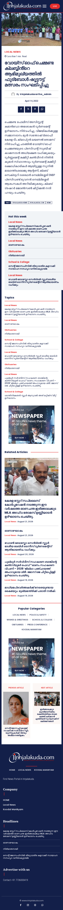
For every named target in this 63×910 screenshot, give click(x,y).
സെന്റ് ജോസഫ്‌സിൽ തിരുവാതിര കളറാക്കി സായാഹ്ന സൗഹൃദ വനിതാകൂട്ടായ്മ (31, 267)
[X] (28, 109)
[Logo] (22, 6)
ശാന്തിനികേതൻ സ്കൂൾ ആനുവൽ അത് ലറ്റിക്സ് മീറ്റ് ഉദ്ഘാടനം (30, 397)
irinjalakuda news (20, 203)
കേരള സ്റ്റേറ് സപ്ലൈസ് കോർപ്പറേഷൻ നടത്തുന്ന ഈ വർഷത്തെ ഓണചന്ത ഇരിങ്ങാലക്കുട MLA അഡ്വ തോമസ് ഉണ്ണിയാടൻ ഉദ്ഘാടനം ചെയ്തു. (34, 230)
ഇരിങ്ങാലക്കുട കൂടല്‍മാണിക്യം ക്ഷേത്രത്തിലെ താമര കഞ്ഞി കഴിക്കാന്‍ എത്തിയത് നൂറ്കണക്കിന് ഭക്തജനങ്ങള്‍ (47, 715)
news (49, 203)
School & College (18, 262)
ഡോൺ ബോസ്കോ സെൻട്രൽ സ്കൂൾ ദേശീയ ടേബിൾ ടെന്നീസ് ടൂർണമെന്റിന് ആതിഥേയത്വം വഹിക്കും (33, 282)
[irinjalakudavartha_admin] (14, 94)
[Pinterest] (35, 109)
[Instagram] (28, 906)
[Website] (35, 906)
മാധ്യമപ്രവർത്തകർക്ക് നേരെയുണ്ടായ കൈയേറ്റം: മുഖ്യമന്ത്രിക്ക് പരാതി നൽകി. (30, 589)
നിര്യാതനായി (16, 255)
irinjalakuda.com (37, 203)
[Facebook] (21, 109)
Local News (13, 52)
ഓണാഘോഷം (16, 244)
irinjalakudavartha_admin (35, 94)
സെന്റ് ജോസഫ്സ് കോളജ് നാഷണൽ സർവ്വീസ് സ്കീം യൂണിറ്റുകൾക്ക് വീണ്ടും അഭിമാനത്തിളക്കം (16, 731)
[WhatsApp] (42, 109)
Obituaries (15, 251)
